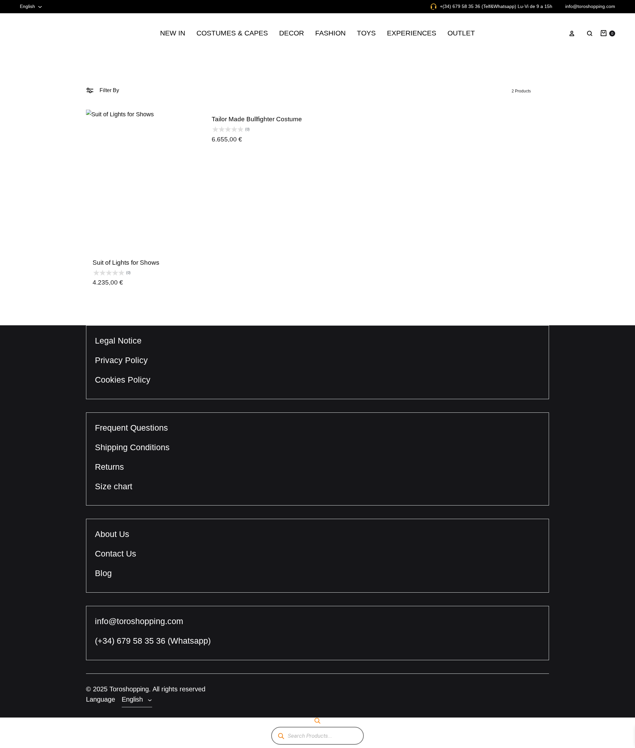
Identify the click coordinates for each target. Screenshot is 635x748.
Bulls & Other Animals (466, 75)
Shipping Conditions (132, 447)
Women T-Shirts (392, 202)
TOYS (366, 33)
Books (281, 91)
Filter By (108, 90)
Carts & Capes (368, 123)
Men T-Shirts (388, 186)
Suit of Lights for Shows (126, 262)
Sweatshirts (323, 170)
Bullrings (451, 107)
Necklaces (385, 170)
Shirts (316, 154)
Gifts (279, 154)
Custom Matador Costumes (223, 107)
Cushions (285, 123)
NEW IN (172, 33)
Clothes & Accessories (217, 75)
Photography (289, 170)
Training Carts (457, 138)
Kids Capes (454, 123)
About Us (112, 534)
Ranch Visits (396, 107)
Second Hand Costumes (219, 123)
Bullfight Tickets (399, 91)
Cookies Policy (122, 379)
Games (359, 138)
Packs (358, 154)
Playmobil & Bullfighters (469, 91)
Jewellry (319, 123)
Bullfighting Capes (212, 91)
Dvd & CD (285, 138)
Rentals (200, 138)
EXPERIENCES (411, 33)
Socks (317, 138)
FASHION (330, 33)
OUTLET (461, 33)
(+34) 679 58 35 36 (131, 640)
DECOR (291, 33)
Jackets (318, 91)
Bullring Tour (396, 75)
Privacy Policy (121, 360)
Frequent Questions (131, 427)
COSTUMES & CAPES (232, 33)
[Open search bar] (317, 720)
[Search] (280, 735)
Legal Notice (118, 340)
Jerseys (319, 107)
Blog (103, 573)
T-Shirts (319, 186)
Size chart (113, 486)
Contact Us (115, 553)
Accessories (324, 75)
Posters (282, 186)
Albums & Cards (293, 75)
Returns (109, 466)
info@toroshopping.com (590, 6)
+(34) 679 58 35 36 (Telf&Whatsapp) (478, 6)
